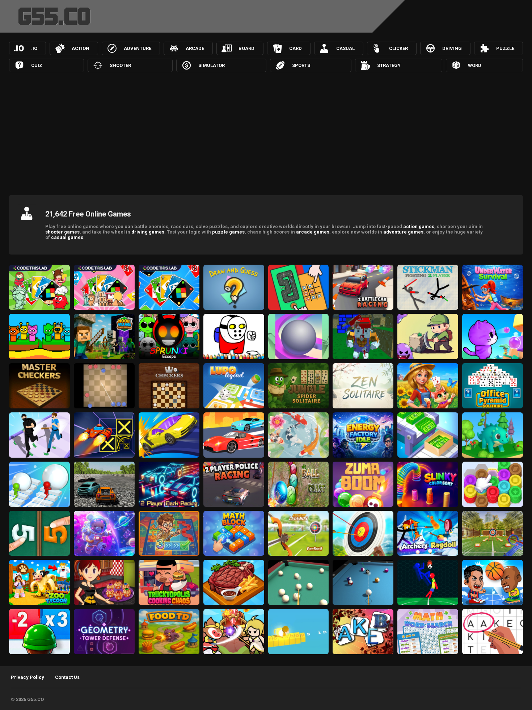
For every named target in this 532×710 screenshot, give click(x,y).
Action (80, 48)
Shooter (120, 65)
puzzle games (228, 232)
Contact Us (67, 677)
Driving (452, 48)
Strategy (389, 65)
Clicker (398, 48)
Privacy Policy (27, 677)
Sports (301, 65)
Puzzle (505, 48)
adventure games (403, 232)
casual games (67, 237)
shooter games (62, 232)
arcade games (312, 232)
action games (418, 226)
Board (246, 48)
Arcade (195, 48)
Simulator (211, 65)
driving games (147, 232)
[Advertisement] (266, 131)
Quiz (36, 65)
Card (295, 48)
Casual (345, 48)
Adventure (137, 48)
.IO (34, 48)
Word (474, 65)
